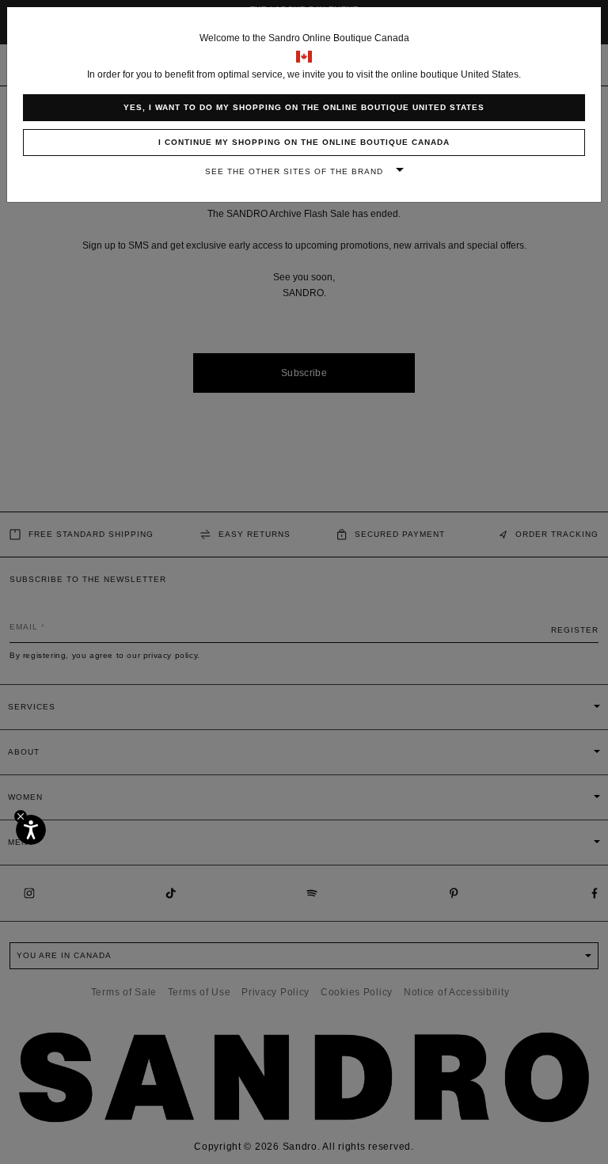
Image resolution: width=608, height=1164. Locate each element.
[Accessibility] (31, 830)
